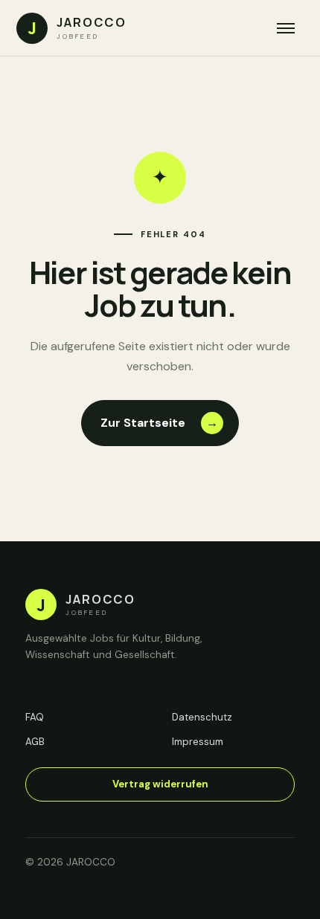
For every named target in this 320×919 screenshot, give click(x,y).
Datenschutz (202, 717)
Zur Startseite (159, 423)
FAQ (34, 717)
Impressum (197, 741)
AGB (35, 741)
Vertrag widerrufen (160, 784)
